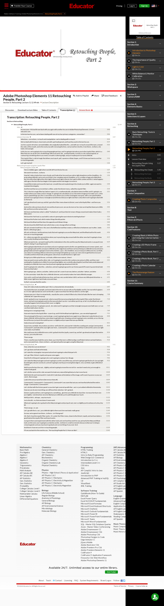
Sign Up (144, 6)
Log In (132, 6)
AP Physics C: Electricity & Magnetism (57, 480)
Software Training (15, 14)
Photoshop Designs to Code (93, 537)
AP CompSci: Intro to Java (91, 470)
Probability (24, 486)
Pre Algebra (25, 452)
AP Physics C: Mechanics (52, 478)
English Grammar (120, 498)
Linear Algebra (26, 496)
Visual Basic (85, 483)
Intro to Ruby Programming (92, 455)
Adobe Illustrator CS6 (90, 545)
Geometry (24, 463)
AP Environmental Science (52, 506)
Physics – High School (60, 473)
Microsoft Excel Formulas (91, 504)
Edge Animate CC (88, 540)
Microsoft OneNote (89, 509)
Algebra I (24, 455)
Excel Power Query (89, 498)
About (41, 580)
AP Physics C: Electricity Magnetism (56, 485)
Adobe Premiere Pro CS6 (91, 547)
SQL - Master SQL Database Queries (96, 524)
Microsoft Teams (88, 519)
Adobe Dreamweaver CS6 (91, 532)
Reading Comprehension (124, 516)
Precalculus (25, 468)
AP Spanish (118, 491)
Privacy (131, 586)
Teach (48, 580)
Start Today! (111, 572)
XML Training (86, 486)
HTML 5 (84, 452)
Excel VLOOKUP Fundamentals (93, 501)
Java (82, 468)
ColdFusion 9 (86, 553)
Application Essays (121, 506)
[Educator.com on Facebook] (122, 581)
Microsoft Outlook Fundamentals (94, 511)
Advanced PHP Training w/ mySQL (95, 478)
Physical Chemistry (50, 465)
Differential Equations (29, 499)
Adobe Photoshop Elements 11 (32, 14)
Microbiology (47, 508)
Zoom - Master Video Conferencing (95, 527)
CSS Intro (85, 465)
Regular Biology (48, 495)
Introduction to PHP (89, 476)
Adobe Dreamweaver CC (91, 529)
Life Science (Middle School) (53, 493)
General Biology (48, 501)
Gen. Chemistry (48, 452)
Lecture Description (50, 102)
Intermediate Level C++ (90, 463)
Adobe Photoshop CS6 (90, 534)
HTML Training (87, 450)
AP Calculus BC (26, 476)
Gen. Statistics (26, 481)
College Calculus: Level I (29, 488)
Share (96, 95)
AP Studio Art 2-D (121, 483)
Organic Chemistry (50, 460)
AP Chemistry (48, 455)
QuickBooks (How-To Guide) (93, 493)
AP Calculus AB (26, 473)
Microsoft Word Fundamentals (93, 522)
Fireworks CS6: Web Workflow (94, 558)
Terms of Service (120, 586)
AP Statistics (25, 478)
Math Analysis (26, 470)
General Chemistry (50, 450)
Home (6, 14)
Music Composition (121, 526)
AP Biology (46, 503)
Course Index (141, 586)
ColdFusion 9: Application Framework (96, 555)
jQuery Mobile (86, 542)
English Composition (122, 504)
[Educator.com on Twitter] (124, 581)
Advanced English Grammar (125, 501)
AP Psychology (120, 478)
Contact (58, 580)
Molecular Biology (49, 511)
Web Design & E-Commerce (92, 457)
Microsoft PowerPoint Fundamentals (96, 516)
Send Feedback (111, 95)
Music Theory (119, 529)
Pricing (119, 6)
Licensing (68, 580)
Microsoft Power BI (89, 514)
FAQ (76, 580)
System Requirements (89, 580)
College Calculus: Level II (30, 491)
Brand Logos (105, 580)
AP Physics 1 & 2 (49, 475)
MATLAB (84, 496)
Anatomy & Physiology (51, 498)
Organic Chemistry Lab (51, 463)
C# (82, 481)
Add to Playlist (82, 95)
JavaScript (85, 473)
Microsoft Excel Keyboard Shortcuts (96, 506)
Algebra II (24, 460)
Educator (82, 6)
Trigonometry (26, 465)
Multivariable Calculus (29, 494)
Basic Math (24, 450)
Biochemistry (47, 457)
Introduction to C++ (89, 460)
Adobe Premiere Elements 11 (93, 550)
